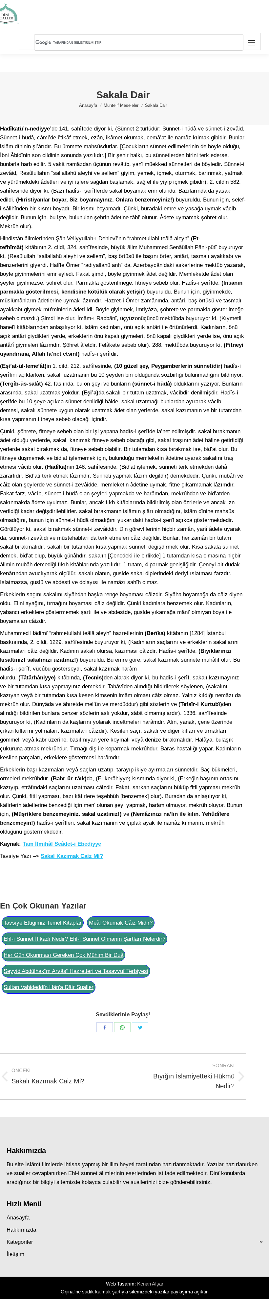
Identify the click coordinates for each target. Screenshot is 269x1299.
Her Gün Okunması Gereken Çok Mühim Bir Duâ (63, 955)
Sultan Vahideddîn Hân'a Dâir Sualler (48, 987)
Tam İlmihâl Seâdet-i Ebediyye (62, 844)
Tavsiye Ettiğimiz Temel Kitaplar (43, 923)
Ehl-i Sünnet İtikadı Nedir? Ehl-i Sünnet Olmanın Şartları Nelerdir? (84, 939)
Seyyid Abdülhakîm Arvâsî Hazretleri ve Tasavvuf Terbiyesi (76, 971)
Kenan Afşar (150, 1284)
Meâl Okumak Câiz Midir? (121, 923)
